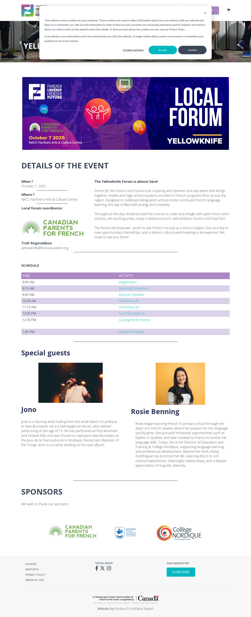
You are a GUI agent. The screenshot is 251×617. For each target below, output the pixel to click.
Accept (163, 49)
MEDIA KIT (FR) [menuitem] (34, 580)
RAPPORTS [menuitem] (32, 569)
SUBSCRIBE (181, 572)
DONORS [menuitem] (31, 564)
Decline (192, 49)
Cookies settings (133, 49)
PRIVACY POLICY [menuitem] (35, 574)
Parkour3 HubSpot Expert (134, 608)
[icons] (97, 569)
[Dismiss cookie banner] (205, 13)
